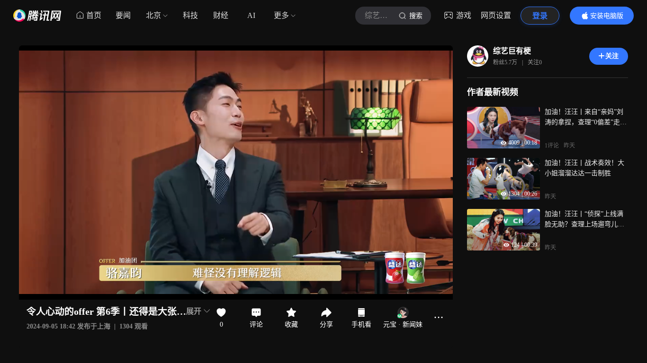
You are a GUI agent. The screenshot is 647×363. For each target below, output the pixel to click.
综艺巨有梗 (512, 51)
